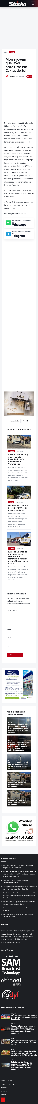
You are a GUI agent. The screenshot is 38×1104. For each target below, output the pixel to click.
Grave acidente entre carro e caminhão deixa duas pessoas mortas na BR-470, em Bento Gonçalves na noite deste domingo (19, 873)
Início (5, 52)
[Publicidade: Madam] (19, 403)
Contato (3, 1095)
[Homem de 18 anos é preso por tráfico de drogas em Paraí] (19, 493)
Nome (9, 630)
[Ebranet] (19, 981)
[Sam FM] (19, 965)
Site (8, 646)
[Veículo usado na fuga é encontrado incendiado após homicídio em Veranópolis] (19, 442)
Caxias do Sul (14, 421)
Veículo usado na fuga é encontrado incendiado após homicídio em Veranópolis (19, 459)
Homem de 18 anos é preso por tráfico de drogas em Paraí (18, 507)
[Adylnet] (19, 994)
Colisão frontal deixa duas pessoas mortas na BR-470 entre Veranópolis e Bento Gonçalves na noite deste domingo (19, 895)
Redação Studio (14, 76)
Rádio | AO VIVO (6, 1081)
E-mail (9, 638)
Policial (12, 52)
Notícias (11, 451)
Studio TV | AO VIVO (8, 1084)
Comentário (12, 610)
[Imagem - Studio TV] (19, 830)
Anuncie (4, 1091)
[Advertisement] (19, 27)
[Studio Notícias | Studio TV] (17, 3)
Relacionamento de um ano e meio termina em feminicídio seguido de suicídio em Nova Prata (18, 557)
